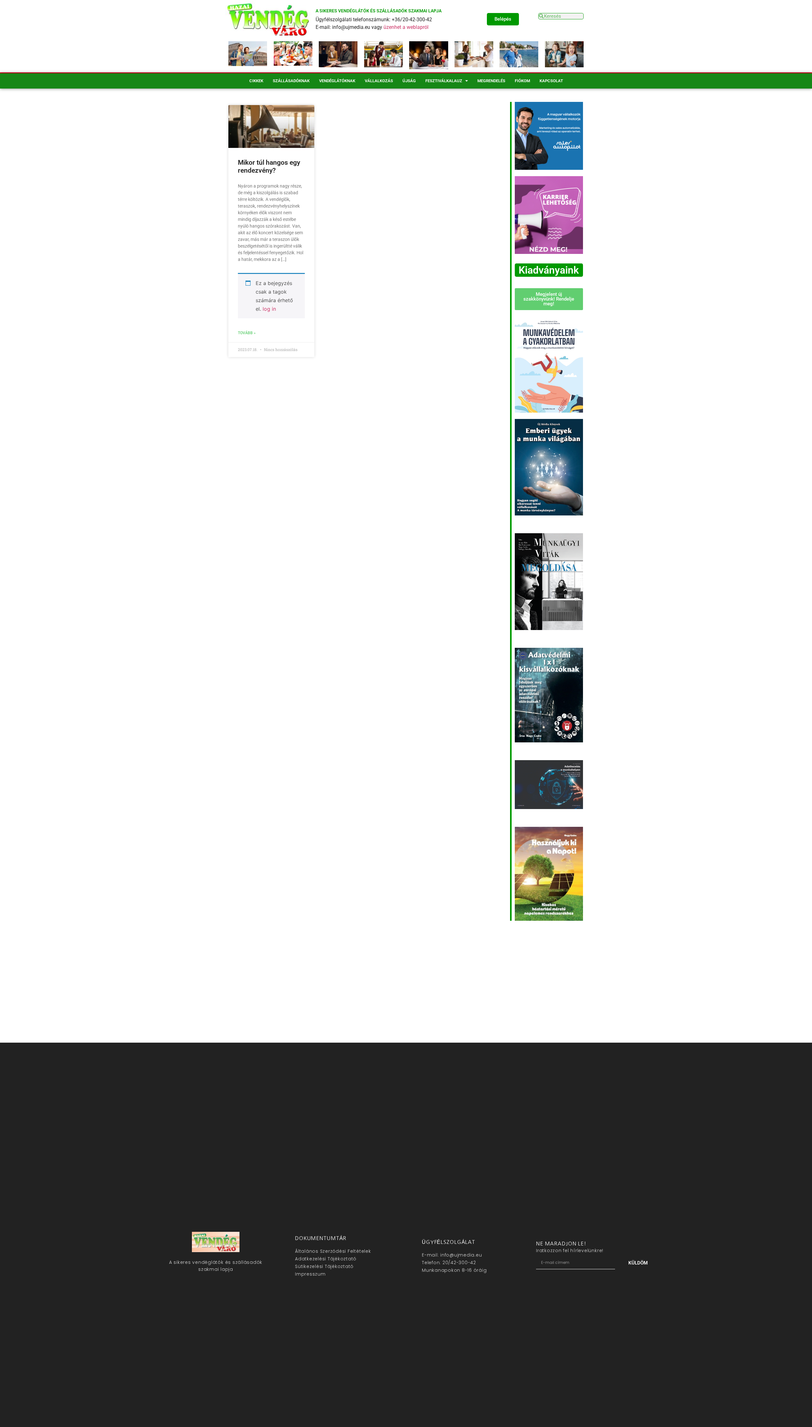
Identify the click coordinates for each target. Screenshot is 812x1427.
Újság (409, 80)
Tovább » (247, 333)
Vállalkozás (379, 80)
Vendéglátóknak (337, 80)
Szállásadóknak (291, 80)
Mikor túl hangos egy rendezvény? (269, 166)
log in (269, 309)
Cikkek (256, 80)
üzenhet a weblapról (406, 27)
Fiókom (522, 80)
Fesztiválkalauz (443, 80)
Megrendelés (491, 80)
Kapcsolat (551, 80)
